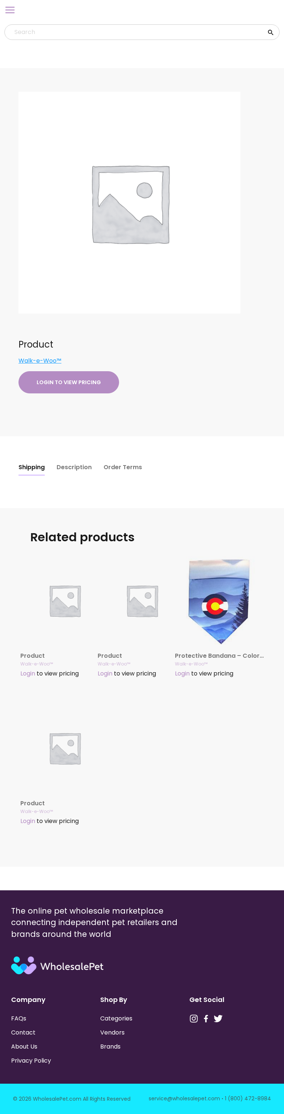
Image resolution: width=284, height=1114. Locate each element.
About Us (24, 1046)
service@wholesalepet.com (184, 1098)
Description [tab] (74, 467)
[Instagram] (193, 1018)
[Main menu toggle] (10, 10)
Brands (110, 1046)
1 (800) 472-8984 (248, 1098)
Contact (23, 1032)
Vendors (112, 1032)
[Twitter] (218, 1018)
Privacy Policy (31, 1060)
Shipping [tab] (31, 467)
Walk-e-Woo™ (39, 360)
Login (27, 673)
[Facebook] (206, 1018)
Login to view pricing (69, 382)
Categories (116, 1018)
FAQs (18, 1018)
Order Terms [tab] (123, 467)
